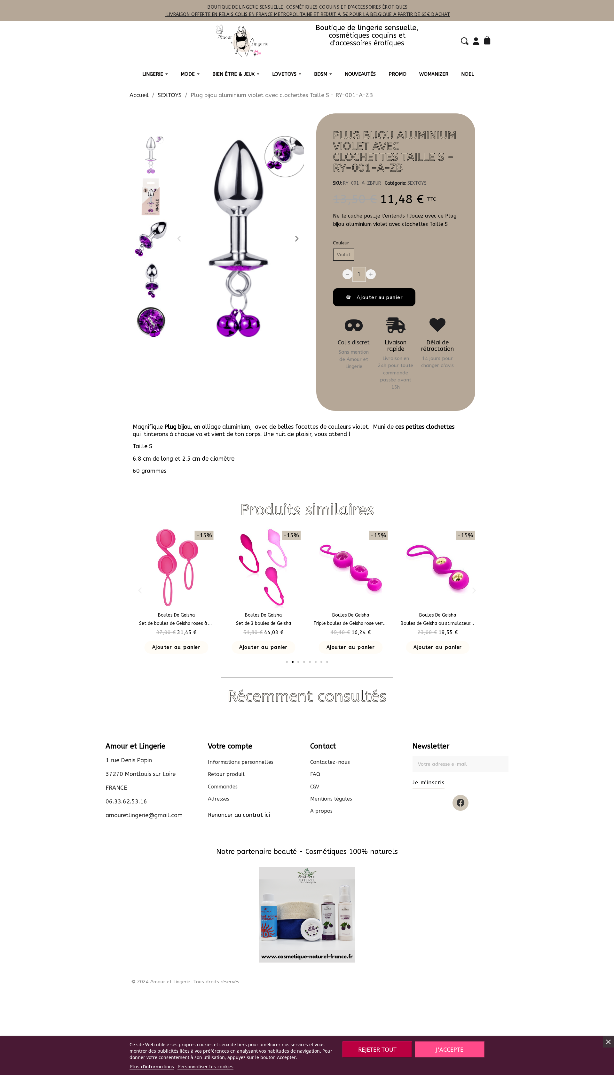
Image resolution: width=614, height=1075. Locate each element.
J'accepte (449, 1049)
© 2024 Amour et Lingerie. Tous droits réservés (185, 982)
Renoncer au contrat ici (239, 814)
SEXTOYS (417, 183)
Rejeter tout (377, 1049)
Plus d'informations (152, 1067)
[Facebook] (460, 803)
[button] (179, 238)
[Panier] (488, 41)
